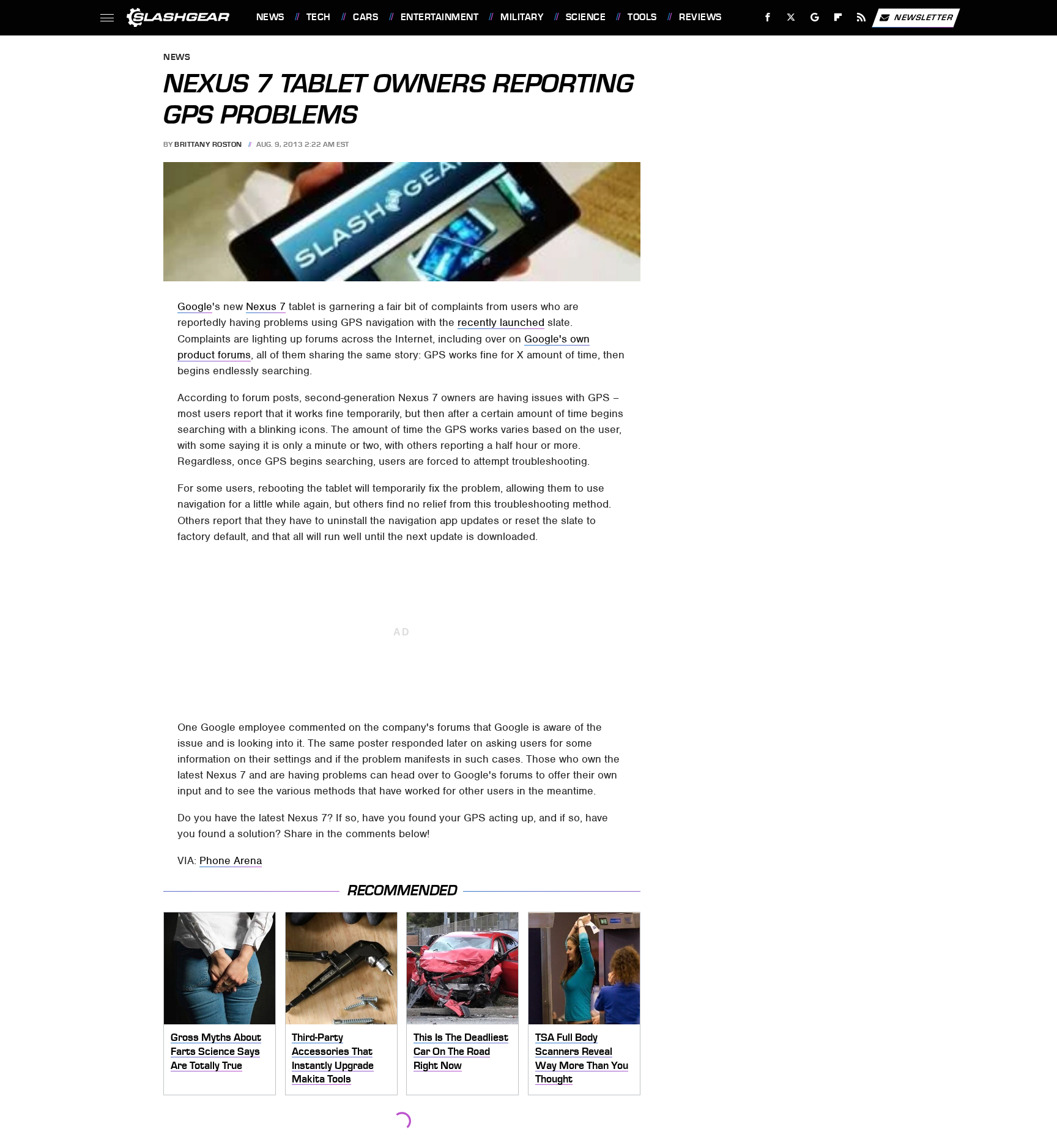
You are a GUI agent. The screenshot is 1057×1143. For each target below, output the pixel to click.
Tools (642, 17)
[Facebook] (768, 17)
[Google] (814, 17)
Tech (318, 17)
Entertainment (439, 17)
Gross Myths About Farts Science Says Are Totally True (216, 1051)
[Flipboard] (838, 17)
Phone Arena (230, 860)
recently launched (501, 322)
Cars (365, 17)
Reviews (700, 17)
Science (586, 17)
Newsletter (923, 16)
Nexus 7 (266, 306)
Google (194, 306)
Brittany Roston (208, 144)
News (270, 17)
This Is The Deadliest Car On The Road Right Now (461, 1051)
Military (521, 17)
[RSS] (861, 17)
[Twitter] (790, 17)
